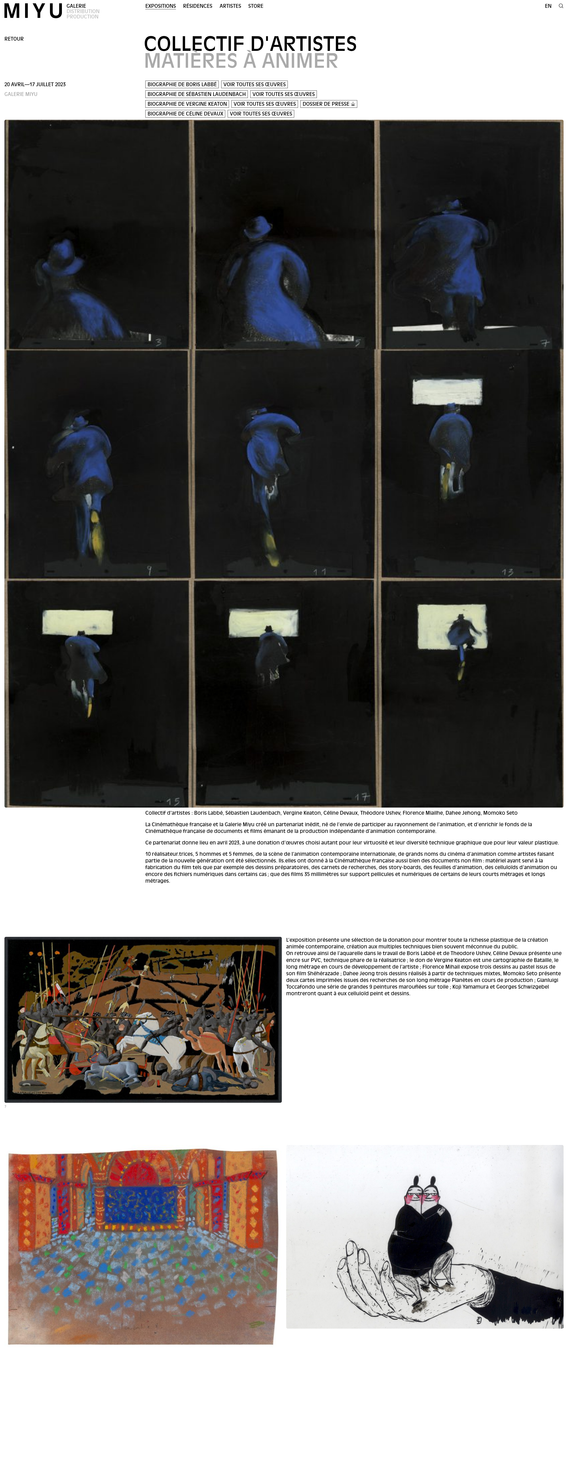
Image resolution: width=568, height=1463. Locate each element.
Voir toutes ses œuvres (254, 85)
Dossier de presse (327, 104)
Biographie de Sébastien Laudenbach (197, 94)
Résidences (197, 6)
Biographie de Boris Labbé (182, 85)
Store (255, 6)
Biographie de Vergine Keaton (187, 104)
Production (83, 17)
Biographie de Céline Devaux (185, 114)
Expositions (160, 6)
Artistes (230, 6)
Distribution (83, 11)
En (548, 6)
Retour (14, 39)
